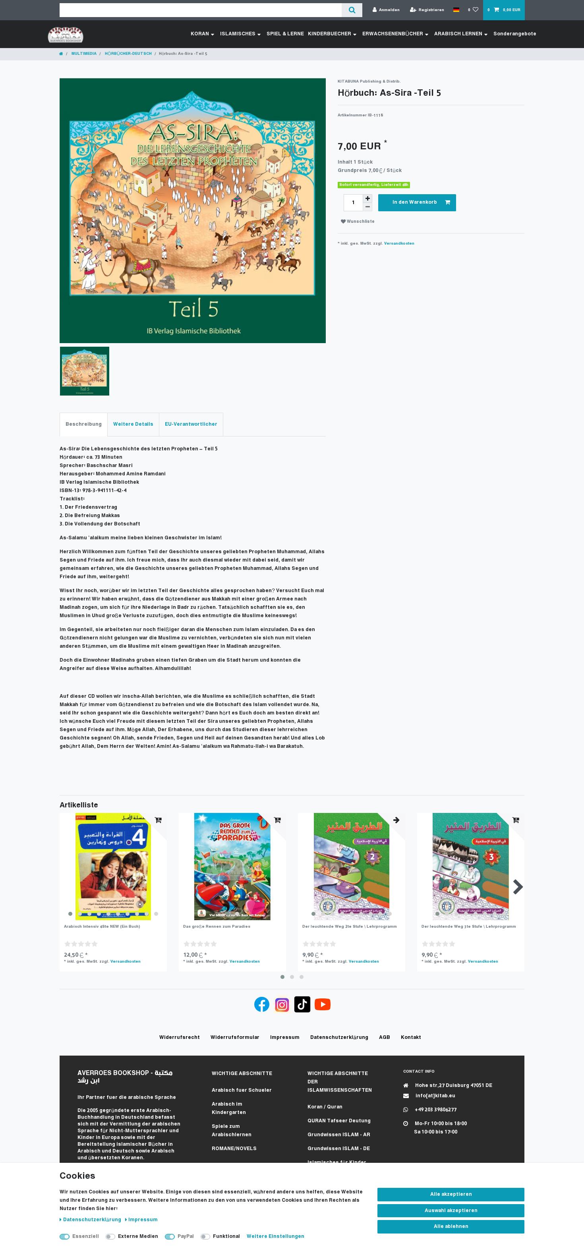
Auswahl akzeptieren (451, 1211)
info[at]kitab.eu (434, 1096)
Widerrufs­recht (179, 1038)
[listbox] (113, 866)
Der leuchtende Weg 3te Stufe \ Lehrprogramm (469, 927)
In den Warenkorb (415, 202)
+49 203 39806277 (435, 1110)
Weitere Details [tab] (133, 424)
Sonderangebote (514, 34)
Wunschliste (360, 221)
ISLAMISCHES (237, 34)
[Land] (456, 10)
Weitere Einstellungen (275, 1236)
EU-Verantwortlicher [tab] (191, 424)
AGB (384, 1038)
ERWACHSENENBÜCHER (392, 34)
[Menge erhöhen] (367, 198)
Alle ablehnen (451, 1227)
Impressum (143, 1220)
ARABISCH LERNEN (458, 34)
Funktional (226, 1236)
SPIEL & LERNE (285, 34)
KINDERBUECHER (329, 34)
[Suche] (352, 10)
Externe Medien (138, 1236)
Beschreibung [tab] (84, 424)
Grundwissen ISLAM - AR (338, 1135)
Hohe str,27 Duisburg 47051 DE (453, 1086)
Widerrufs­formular (235, 1038)
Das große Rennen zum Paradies (216, 927)
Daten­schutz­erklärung (92, 1220)
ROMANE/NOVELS (234, 1149)
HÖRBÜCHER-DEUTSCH (128, 54)
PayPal (186, 1236)
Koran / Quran (324, 1107)
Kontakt (411, 1038)
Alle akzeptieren (451, 1194)
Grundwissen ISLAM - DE (338, 1149)
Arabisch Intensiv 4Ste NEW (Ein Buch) (102, 927)
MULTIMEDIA (83, 54)
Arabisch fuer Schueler (242, 1090)
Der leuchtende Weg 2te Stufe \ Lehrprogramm (349, 927)
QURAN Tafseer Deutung (339, 1121)
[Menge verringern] (367, 207)
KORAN (200, 34)
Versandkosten (399, 243)
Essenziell (85, 1236)
